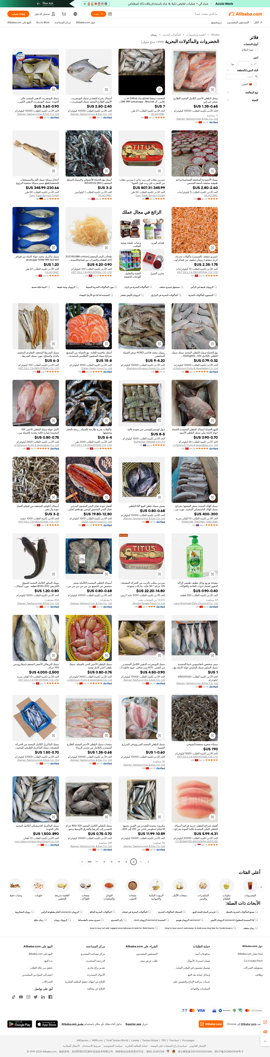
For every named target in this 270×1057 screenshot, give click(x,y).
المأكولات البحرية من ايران (136, 287)
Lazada (135, 1040)
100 (89, 861)
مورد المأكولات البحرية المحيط (100, 287)
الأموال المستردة (96, 974)
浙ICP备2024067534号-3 (228, 1051)
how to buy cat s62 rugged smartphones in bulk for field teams (122, 928)
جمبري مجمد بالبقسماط (89, 920)
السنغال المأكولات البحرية (170, 912)
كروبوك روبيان (60, 920)
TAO (163, 1040)
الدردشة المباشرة (95, 960)
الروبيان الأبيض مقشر (130, 295)
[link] (265, 1022)
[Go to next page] (82, 861)
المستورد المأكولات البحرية (200, 295)
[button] (110, 14)
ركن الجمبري (117, 920)
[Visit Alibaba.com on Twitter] (35, 997)
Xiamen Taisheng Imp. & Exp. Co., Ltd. (197, 118)
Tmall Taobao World (117, 1040)
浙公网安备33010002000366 (195, 1051)
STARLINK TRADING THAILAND (200, 521)
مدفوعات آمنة (202, 953)
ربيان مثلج (38, 920)
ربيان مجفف (248, 928)
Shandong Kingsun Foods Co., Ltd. (145, 368)
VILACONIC (158, 114)
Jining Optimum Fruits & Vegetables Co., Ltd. (195, 368)
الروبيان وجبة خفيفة (66, 287)
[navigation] (242, 449)
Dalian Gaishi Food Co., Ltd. (96, 368)
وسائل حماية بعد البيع (199, 974)
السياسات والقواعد (200, 988)
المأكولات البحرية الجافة (101, 912)
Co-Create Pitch (253, 960)
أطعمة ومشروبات (196, 34)
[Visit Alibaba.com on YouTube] (21, 997)
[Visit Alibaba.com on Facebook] (50, 997)
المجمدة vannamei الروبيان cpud (149, 920)
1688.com (97, 1040)
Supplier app (133, 1024)
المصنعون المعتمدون (147, 953)
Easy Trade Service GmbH (150, 195)
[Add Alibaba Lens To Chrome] (211, 1024)
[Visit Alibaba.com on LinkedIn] (43, 997)
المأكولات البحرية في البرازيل (164, 295)
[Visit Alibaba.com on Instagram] (28, 997)
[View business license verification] (168, 1051)
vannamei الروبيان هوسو (188, 920)
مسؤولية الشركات (253, 967)
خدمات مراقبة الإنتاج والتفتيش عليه (191, 981)
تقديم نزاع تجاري (96, 967)
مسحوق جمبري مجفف (169, 287)
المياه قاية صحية (39, 287)
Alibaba (215, 34)
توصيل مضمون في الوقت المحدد (193, 967)
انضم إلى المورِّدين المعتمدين (37, 974)
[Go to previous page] (148, 861)
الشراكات (47, 981)
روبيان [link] (154, 34)
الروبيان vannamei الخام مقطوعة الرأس (60, 912)
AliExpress (83, 1040)
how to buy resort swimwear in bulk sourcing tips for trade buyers (199, 928)
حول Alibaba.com (252, 946)
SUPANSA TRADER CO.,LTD (149, 441)
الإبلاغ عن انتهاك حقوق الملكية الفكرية (85, 981)
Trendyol (174, 1040)
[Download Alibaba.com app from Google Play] (19, 1024)
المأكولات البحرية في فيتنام (134, 912)
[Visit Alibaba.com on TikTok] (13, 997)
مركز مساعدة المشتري (92, 953)
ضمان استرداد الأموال (198, 960)
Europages (188, 1040)
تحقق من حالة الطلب (41, 967)
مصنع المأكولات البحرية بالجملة (240, 912)
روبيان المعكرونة (22, 912)
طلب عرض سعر (149, 960)
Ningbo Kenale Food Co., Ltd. (148, 603)
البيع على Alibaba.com (41, 953)
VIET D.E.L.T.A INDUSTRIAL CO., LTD (197, 272)
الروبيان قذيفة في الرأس (201, 287)
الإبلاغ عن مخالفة (96, 988)
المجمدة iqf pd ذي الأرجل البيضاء (94, 295)
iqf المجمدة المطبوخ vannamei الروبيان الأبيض (232, 920)
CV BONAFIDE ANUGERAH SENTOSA (196, 841)
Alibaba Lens (248, 1024)
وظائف (259, 974)
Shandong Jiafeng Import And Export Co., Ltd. (35, 841)
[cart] (63, 14)
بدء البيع (48, 960)
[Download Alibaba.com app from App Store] (47, 1024)
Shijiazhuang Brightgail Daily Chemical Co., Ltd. (195, 603)
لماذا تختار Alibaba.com (250, 953)
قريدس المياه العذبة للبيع (204, 912)
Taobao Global (150, 1040)
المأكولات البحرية (172, 34)
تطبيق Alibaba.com (73, 1024)
